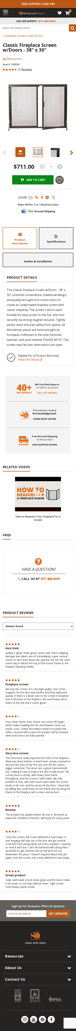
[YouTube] (34, 1019)
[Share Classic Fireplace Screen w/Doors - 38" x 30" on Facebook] (42, 197)
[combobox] (38, 28)
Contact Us (15, 979)
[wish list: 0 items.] (60, 13)
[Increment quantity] (59, 166)
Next (71, 152)
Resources (14, 956)
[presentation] (38, 152)
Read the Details (29, 359)
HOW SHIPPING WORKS (44, 444)
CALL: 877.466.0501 (47, 393)
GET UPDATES (58, 914)
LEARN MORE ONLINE (44, 419)
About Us (13, 967)
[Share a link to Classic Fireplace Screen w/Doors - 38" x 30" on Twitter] (53, 197)
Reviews (26, 69)
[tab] (20, 238)
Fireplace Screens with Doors (23, 36)
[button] (30, 197)
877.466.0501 (50, 579)
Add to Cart (35, 180)
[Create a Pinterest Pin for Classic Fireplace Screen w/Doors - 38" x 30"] (47, 197)
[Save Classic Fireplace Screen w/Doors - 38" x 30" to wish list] (59, 180)
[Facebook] (51, 1019)
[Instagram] (25, 1019)
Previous (4, 152)
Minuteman (14, 59)
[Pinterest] (43, 1019)
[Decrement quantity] (42, 166)
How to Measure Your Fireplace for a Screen (38, 518)
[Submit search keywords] (72, 28)
